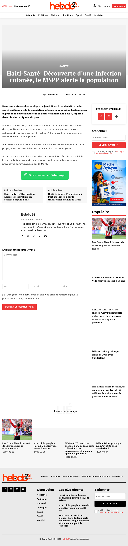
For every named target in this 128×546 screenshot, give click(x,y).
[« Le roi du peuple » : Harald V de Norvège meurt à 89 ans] (109, 264)
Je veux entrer (107, 145)
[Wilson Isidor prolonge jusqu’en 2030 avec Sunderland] (109, 338)
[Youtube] (45, 235)
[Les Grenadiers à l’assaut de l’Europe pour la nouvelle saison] (109, 228)
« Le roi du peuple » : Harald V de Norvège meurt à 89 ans (108, 279)
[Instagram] (28, 235)
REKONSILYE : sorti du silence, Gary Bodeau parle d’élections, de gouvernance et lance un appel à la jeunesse (108, 316)
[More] (116, 116)
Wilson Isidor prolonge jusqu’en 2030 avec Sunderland (105, 354)
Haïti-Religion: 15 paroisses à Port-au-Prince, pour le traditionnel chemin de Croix (65, 197)
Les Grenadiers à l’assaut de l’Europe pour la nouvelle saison (108, 245)
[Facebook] (22, 235)
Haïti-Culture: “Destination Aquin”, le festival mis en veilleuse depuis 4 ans (19, 197)
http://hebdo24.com (31, 219)
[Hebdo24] (10, 225)
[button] (22, 6)
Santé (64, 66)
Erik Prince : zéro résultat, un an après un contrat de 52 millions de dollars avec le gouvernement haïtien (108, 391)
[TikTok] (33, 235)
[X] (39, 235)
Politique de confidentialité (110, 153)
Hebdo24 (53, 94)
